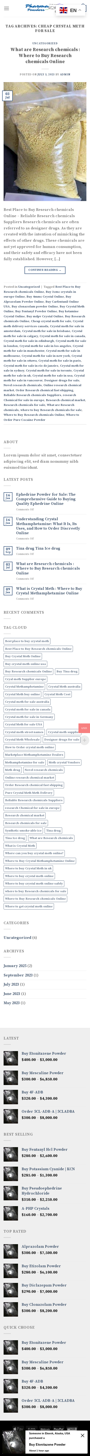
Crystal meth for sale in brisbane (46, 331)
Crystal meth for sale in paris (59, 361)
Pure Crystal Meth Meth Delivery (29, 793)
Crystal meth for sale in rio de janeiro (31, 366)
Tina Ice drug (15, 838)
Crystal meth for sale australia (27, 702)
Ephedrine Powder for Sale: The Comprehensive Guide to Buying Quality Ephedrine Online (46, 499)
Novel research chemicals (23, 385)
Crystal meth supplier (64, 732)
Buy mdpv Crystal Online (44, 316)
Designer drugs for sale (61, 380)
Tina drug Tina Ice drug (38, 548)
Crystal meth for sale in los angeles (45, 346)
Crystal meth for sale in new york (46, 356)
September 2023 (18, 975)
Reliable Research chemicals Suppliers (32, 395)
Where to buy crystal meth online (29, 876)
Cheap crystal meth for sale (51, 321)
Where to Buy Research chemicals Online (34, 415)
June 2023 (12, 993)
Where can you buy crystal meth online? (34, 853)
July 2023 (11, 984)
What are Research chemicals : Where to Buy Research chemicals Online (45, 56)
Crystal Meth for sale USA (23, 724)
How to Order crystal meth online (29, 747)
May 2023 (12, 1003)
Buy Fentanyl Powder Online (36, 311)
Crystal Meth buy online (22, 694)
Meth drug (12, 770)
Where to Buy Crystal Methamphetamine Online (40, 861)
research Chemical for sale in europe (32, 808)
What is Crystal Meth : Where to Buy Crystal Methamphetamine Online (49, 591)
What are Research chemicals (51, 838)
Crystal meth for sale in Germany (29, 717)
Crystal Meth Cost (57, 694)
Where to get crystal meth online (29, 906)
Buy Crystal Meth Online (23, 656)
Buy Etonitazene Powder (47, 1444)
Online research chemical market (29, 778)
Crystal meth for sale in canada (62, 336)
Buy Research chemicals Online (28, 671)
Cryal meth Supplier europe (25, 679)
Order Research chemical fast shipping (44, 390)
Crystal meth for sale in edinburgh (29, 341)
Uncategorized (45, 43)
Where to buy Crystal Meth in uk (28, 868)
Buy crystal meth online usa (25, 664)
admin (65, 74)
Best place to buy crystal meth (27, 641)
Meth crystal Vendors (64, 762)
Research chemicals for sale (24, 405)
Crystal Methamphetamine (24, 687)
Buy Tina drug (67, 671)
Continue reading (45, 270)
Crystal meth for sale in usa (52, 375)
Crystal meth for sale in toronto (49, 370)
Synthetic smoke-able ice (23, 830)
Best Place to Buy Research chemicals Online (38, 649)
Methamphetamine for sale (24, 762)
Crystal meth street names (24, 732)
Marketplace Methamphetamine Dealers (34, 755)
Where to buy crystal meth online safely (34, 883)
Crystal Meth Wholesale (22, 739)
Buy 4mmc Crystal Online (45, 297)
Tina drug (53, 830)
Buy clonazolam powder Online (35, 306)
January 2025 (15, 965)
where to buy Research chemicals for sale (51, 410)
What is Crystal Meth (20, 846)
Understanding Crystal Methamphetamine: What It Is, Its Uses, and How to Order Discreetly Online (48, 526)
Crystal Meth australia (64, 687)
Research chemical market (65, 400)
